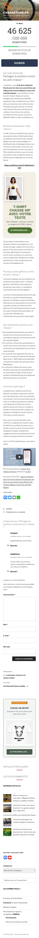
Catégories (7, 866)
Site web (6, 647)
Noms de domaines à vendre (17, 922)
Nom (5, 625)
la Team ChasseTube (19, 903)
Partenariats (11, 918)
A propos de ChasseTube (12, 898)
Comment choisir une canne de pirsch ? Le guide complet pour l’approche (24, 808)
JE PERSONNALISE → (20, 230)
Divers (9, 509)
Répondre (13, 546)
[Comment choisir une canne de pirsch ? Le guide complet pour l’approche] (7, 808)
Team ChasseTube (15, 73)
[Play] (19, 457)
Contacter (7, 903)
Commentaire (9, 595)
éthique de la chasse (15, 512)
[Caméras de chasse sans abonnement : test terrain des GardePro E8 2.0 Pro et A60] (7, 832)
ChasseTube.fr (16, 12)
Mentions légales (9, 907)
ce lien (28, 472)
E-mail (6, 636)
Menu (21, 23)
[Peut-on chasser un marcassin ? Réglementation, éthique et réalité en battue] (7, 798)
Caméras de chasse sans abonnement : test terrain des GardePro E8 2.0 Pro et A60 (24, 832)
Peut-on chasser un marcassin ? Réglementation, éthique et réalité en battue (24, 798)
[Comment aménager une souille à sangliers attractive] (7, 822)
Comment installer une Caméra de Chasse (19, 815)
